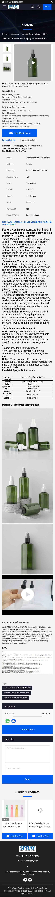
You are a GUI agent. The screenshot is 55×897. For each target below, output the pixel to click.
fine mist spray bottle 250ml (15, 698)
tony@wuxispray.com (14, 2)
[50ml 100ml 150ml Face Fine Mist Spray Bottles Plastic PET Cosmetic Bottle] (32, 62)
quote (47, 7)
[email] (13, 721)
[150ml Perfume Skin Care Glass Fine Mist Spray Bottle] (27, 595)
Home (4, 34)
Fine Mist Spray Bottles (30, 34)
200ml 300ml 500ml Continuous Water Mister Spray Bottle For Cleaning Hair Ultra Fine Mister (14, 825)
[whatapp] (7, 721)
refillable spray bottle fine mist (16, 693)
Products (14, 34)
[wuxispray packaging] (52, 2)
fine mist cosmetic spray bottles (17, 688)
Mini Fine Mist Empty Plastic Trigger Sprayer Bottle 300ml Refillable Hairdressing (40, 825)
